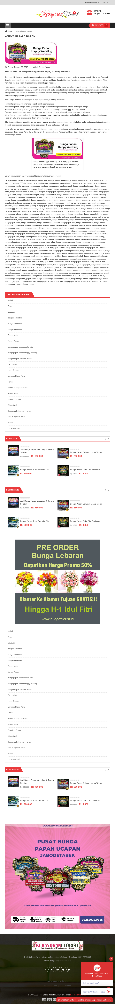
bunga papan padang (86, 231)
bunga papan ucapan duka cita (39, 251)
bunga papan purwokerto (72, 237)
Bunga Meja (13, 335)
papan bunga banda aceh (32, 270)
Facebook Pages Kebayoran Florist (59, 132)
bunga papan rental (12, 239)
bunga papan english (45, 203)
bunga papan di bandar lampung (93, 194)
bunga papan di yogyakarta (87, 200)
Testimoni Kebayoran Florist (19, 411)
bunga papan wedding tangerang (45, 259)
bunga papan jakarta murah (75, 211)
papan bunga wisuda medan (73, 276)
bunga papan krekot (43, 220)
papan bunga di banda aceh (55, 270)
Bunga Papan (44, 67)
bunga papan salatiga (45, 239)
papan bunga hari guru (95, 270)
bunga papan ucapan (17, 251)
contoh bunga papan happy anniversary (48, 262)
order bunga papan (69, 267)
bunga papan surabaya (36, 245)
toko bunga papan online (70, 281)
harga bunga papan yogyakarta (48, 267)
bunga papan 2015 (85, 180)
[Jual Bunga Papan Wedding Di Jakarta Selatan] (13, 450)
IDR (104, 2)
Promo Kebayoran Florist (18, 388)
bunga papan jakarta (72, 208)
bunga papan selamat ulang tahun (41, 242)
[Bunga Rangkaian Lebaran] (57, 581)
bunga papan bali (79, 183)
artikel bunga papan (69, 180)
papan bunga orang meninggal (50, 273)
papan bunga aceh (101, 267)
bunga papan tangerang (56, 245)
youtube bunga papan (25, 284)
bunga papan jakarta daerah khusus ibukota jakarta (42, 211)
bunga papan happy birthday (92, 206)
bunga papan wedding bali (72, 256)
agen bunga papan (15, 180)
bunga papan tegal (39, 248)
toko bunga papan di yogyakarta (46, 281)
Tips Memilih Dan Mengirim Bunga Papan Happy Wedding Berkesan (37, 71)
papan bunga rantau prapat (98, 273)
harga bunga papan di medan (23, 267)
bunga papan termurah (75, 248)
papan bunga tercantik (52, 276)
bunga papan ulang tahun (72, 253)
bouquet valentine (15, 318)
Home (10, 31)
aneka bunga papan (52, 180)
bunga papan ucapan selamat (92, 251)
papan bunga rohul (12, 276)
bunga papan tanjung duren (78, 245)
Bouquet (11, 312)
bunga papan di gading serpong (38, 197)
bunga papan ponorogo (52, 237)
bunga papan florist (62, 203)
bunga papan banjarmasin (83, 186)
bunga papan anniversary (37, 183)
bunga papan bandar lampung (17, 186)
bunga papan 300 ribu (17, 183)
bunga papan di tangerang (64, 200)
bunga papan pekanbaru (24, 234)
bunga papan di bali (48, 194)
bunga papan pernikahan (71, 234)
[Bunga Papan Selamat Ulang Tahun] (63, 453)
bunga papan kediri (72, 217)
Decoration (12, 364)
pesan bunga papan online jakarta (56, 279)
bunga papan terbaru (56, 248)
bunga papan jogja (75, 214)
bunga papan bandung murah (60, 186)
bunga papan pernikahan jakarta (94, 234)
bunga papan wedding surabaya (17, 259)
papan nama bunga (34, 279)
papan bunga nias (30, 273)
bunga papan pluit (12, 237)
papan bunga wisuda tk (95, 276)
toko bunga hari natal (16, 417)
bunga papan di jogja (78, 197)
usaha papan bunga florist (91, 281)
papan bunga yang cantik (15, 279)
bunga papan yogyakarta (21, 262)
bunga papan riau (28, 239)
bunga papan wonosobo (86, 259)
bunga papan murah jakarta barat (60, 228)
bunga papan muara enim (96, 225)
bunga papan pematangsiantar (47, 234)
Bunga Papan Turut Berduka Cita (35, 470)
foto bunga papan (24, 265)
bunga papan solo (19, 245)
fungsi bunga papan (82, 265)
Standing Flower (14, 399)
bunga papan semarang (65, 242)
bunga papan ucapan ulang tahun (47, 253)
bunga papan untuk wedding (31, 256)
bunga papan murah (13, 228)
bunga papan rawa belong (94, 237)
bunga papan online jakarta (65, 231)
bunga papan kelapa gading (92, 217)
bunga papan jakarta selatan (16, 214)
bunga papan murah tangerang (87, 228)
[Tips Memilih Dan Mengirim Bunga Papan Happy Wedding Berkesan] (57, 53)
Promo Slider (13, 393)
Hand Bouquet (13, 370)
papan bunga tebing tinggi (31, 276)
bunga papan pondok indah (31, 237)
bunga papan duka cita (26, 203)
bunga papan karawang (28, 217)
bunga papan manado (40, 225)
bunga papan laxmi (12, 223)
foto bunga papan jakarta (42, 265)
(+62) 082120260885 (102, 14)
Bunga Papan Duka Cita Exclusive (85, 470)
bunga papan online (46, 231)
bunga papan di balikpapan (68, 194)
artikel (35, 67)
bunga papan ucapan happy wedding (22, 353)
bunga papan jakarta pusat (98, 211)
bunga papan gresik (45, 206)
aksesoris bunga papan (33, 180)
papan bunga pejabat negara (74, 273)
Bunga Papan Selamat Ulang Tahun (86, 452)
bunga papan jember (59, 214)
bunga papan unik (91, 253)
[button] (105, 439)
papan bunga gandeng (76, 270)
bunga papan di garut (60, 197)
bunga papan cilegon (36, 192)
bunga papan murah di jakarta (34, 228)
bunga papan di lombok (20, 200)
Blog (10, 306)
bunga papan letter (28, 223)
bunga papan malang (22, 225)
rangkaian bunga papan (98, 279)
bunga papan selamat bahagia (87, 239)
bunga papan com (90, 192)
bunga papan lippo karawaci (48, 223)
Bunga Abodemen (15, 324)
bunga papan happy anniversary (67, 206)
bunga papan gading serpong (82, 203)
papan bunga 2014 (85, 267)
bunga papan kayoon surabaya (50, 217)
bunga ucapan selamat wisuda (20, 359)
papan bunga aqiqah (13, 270)
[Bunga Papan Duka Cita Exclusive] (63, 471)
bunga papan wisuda (67, 259)
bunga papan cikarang (87, 189)
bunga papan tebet (23, 248)
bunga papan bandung (39, 186)
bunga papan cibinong (68, 189)
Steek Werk (12, 405)
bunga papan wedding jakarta (96, 256)
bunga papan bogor (18, 189)
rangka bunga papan (79, 279)
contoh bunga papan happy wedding (79, 262)
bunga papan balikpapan (97, 183)
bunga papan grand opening (24, 206)
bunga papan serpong (85, 242)
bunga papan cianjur (50, 189)
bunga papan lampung (98, 220)
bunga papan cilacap (18, 192)
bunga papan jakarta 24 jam (92, 208)
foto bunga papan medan (63, 265)
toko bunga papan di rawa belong (18, 281)
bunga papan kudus (60, 220)
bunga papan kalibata (93, 214)
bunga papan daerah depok (28, 194)
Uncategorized (13, 428)
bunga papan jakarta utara (39, 214)
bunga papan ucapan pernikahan (66, 251)
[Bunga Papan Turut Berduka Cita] (13, 471)
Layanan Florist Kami (16, 376)
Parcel (10, 382)
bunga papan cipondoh (55, 192)
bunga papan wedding (52, 256)
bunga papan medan (58, 225)
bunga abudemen (15, 329)
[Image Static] (57, 876)
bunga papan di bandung (15, 197)
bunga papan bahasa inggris (60, 183)
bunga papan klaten (26, 220)
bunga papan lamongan (78, 220)
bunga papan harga (31, 208)
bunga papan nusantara (27, 231)
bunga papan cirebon (73, 192)
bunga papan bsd (34, 189)
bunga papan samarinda (64, 239)
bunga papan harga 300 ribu (51, 208)
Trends (10, 423)
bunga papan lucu (68, 223)
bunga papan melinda (76, 225)
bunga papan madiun (84, 223)
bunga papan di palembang (42, 200)
